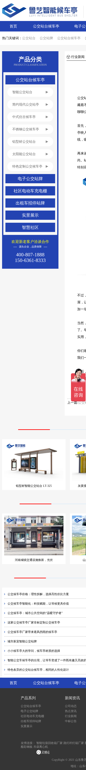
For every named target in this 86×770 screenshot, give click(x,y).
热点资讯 (71, 711)
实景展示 (26, 726)
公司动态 (71, 706)
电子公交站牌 (29, 711)
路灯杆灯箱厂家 (73, 743)
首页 (13, 26)
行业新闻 (71, 716)
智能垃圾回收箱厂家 (49, 743)
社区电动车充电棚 (32, 716)
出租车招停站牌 (31, 721)
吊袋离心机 (40, 746)
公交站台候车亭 (46, 26)
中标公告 (71, 721)
